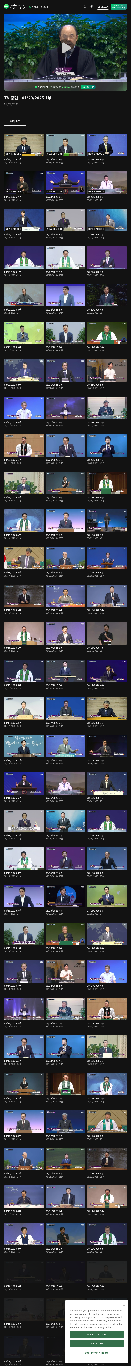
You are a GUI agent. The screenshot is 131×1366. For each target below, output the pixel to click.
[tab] (15, 121)
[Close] (124, 1305)
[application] (65, 48)
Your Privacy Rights (96, 1352)
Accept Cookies (96, 1334)
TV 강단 (11, 98)
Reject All (97, 1343)
